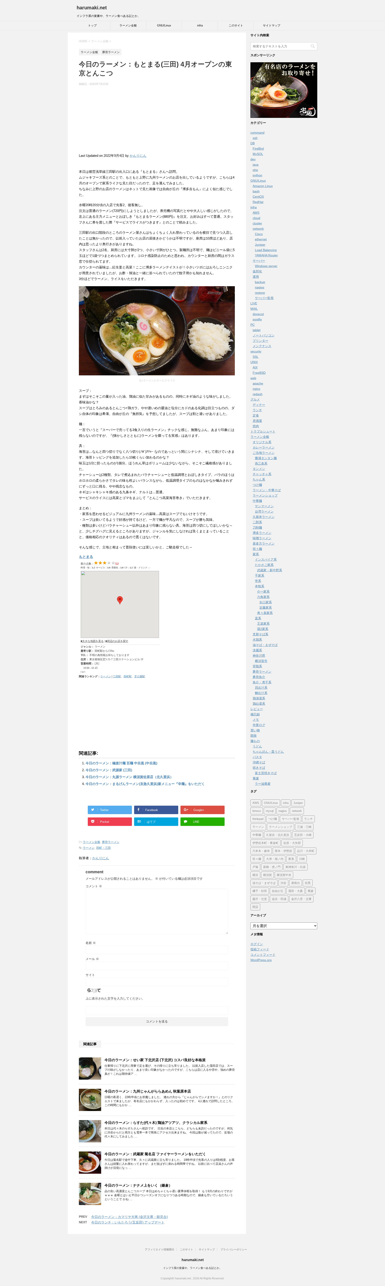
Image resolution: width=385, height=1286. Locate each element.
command (257, 132)
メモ (256, 719)
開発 (253, 735)
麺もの (255, 741)
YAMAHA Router (266, 255)
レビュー (256, 709)
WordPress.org (261, 960)
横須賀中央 (284, 875)
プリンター (260, 340)
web (253, 378)
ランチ (257, 410)
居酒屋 (257, 421)
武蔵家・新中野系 (269, 570)
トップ (92, 25)
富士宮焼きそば (266, 773)
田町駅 (128, 676)
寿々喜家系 (265, 613)
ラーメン (105, 676)
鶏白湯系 (259, 703)
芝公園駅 (139, 676)
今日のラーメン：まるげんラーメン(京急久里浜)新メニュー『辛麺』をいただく (145, 784)
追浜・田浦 (279, 899)
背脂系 (257, 666)
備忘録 (255, 714)
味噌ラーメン (262, 538)
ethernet (261, 239)
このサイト (236, 25)
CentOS (258, 196)
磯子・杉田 (259, 891)
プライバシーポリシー (233, 1249)
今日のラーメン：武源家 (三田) (109, 770)
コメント (94, 886)
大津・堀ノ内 (274, 859)
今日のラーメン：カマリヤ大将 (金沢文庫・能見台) (129, 1217)
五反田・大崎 (302, 835)
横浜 (255, 875)
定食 (256, 415)
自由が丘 (277, 891)
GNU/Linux (164, 25)
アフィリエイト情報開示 (159, 1249)
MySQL (258, 154)
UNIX (254, 362)
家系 (256, 554)
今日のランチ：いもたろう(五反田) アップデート (127, 1222)
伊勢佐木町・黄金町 (265, 843)
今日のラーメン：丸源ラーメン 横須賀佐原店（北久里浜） (129, 777)
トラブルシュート (262, 431)
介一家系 (263, 591)
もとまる (86, 557)
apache (258, 383)
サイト (90, 975)
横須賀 (267, 875)
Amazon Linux (263, 186)
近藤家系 (265, 607)
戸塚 (255, 867)
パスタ (257, 757)
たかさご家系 (264, 565)
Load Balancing (266, 250)
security (255, 351)
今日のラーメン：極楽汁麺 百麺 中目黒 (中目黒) (121, 763)
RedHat (258, 202)
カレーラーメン (263, 447)
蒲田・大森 (295, 891)
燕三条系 (261, 463)
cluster (257, 223)
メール (92, 959)
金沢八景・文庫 (301, 899)
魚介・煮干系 (262, 682)
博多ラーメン (262, 533)
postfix (257, 319)
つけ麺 (257, 485)
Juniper (260, 244)
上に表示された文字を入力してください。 (115, 998)
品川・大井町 (305, 851)
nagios (259, 287)
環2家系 (262, 629)
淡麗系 (257, 650)
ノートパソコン (263, 335)
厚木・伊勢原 (283, 851)
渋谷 (283, 883)
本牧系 (259, 586)
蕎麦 (256, 778)
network (258, 228)
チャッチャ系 (262, 474)
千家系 (259, 575)
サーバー (259, 260)
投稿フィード (259, 949)
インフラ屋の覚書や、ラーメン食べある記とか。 (192, 1268)
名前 (91, 943)
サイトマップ (271, 25)
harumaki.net (92, 7)
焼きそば (259, 767)
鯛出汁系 (261, 693)
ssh (255, 138)
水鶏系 (257, 639)
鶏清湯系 (259, 698)
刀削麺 (257, 527)
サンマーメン (264, 506)
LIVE (253, 303)
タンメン (259, 469)
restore (260, 292)
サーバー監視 (264, 298)
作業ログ (259, 725)
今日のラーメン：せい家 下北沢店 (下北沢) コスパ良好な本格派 (155, 1060)
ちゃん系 (259, 479)
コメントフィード (262, 954)
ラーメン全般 (128, 25)
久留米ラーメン (263, 517)
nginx (256, 388)
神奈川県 (259, 655)
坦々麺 (257, 549)
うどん (257, 746)
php (255, 170)
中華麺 (257, 501)
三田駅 (117, 676)
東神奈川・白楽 (295, 867)
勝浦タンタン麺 (266, 458)
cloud (256, 218)
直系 (258, 618)
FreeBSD (259, 372)
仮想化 (257, 271)
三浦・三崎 (304, 827)
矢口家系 (265, 602)
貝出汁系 (261, 687)
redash (257, 394)
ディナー (259, 405)
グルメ (255, 399)
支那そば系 (260, 634)
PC (252, 324)
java (255, 164)
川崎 (302, 859)
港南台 (295, 883)
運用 (256, 276)
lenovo (256, 811)
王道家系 (263, 623)
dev (253, 159)
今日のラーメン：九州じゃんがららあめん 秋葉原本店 (147, 1091)
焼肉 (256, 426)
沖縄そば (259, 762)
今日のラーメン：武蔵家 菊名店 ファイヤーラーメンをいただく (155, 1154)
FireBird (258, 148)
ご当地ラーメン (263, 453)
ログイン (256, 944)
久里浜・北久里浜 (277, 835)
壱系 (258, 581)
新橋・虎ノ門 (272, 867)
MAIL (254, 308)
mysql (270, 811)
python (257, 175)
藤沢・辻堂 (259, 899)
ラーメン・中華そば (267, 490)
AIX (255, 367)
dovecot (258, 314)
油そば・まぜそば (265, 645)
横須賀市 (261, 661)
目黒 (308, 883)
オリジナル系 (262, 442)
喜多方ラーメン (263, 543)
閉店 (255, 907)
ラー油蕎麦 (262, 783)
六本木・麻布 (261, 851)
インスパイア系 (266, 559)
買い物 (255, 730)
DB (252, 143)
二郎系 (257, 522)
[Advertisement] (157, 122)
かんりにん (138, 155)
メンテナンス (262, 346)
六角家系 (263, 597)
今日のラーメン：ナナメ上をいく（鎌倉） (138, 1185)
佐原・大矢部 (292, 843)
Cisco (259, 234)
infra (200, 25)
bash (256, 191)
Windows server (266, 266)
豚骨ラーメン (110, 842)
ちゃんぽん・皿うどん (268, 751)
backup (260, 282)
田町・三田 (103, 847)
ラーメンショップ (265, 495)
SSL (255, 356)
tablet (256, 330)
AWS (256, 212)
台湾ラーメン (264, 511)
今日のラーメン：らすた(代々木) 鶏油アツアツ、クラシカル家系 (155, 1123)
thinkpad (257, 819)
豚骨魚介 (259, 677)
